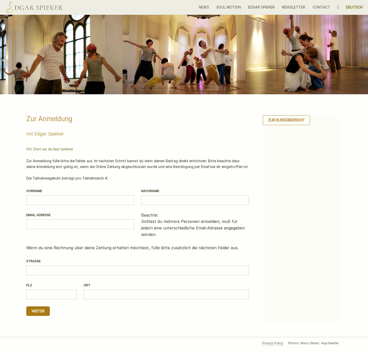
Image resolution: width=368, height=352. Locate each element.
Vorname (34, 191)
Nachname (150, 191)
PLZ (29, 285)
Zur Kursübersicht (286, 120)
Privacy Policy (272, 343)
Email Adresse (38, 215)
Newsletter (293, 7)
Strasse (33, 261)
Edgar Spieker (261, 7)
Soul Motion (228, 7)
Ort (87, 285)
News (204, 7)
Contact (321, 7)
